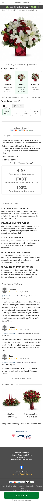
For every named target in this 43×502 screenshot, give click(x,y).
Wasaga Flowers (21, 2)
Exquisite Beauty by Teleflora (26, 362)
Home (3, 10)
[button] (38, 497)
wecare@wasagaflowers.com (21, 459)
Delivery (7, 107)
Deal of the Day (22, 296)
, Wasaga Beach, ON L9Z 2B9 (21, 455)
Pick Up (19, 106)
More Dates (36, 112)
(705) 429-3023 (21, 457)
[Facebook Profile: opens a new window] (21, 467)
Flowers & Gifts (12, 10)
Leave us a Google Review (22, 474)
